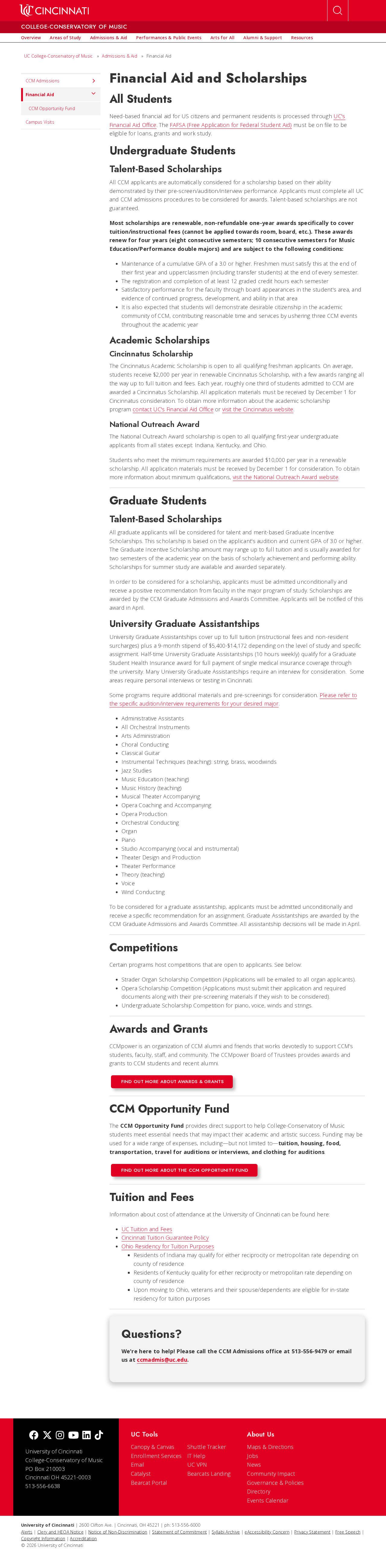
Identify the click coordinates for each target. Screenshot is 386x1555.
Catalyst (140, 1473)
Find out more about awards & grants (172, 1081)
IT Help (196, 1455)
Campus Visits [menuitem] (40, 122)
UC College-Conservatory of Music (58, 56)
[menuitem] (31, 37)
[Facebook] (34, 1435)
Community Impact (271, 1473)
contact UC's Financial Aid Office (173, 409)
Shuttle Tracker (206, 1446)
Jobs (252, 1455)
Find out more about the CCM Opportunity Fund (184, 1170)
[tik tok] (99, 1435)
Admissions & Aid (119, 56)
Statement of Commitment (179, 1532)
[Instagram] (60, 1435)
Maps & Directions (270, 1446)
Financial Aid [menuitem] (40, 94)
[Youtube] (73, 1435)
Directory (258, 1491)
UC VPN (197, 1464)
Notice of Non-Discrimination (117, 1532)
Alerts (27, 1532)
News (254, 1464)
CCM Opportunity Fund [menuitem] (52, 108)
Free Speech (347, 1532)
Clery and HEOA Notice (60, 1532)
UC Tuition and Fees (147, 1229)
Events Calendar (267, 1500)
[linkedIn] (86, 1435)
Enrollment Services (156, 1455)
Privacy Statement (312, 1532)
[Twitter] (47, 1435)
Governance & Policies (275, 1482)
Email (137, 1464)
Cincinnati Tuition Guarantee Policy (165, 1237)
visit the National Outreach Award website (285, 477)
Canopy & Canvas (153, 1446)
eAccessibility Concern (267, 1532)
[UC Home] (54, 10)
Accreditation (83, 1538)
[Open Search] (337, 10)
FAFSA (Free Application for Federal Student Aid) (231, 124)
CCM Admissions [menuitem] (42, 81)
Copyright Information (43, 1538)
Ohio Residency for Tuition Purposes (168, 1246)
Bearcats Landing (209, 1473)
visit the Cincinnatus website (257, 409)
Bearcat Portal (149, 1482)
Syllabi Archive (226, 1532)
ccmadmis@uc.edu (162, 1359)
